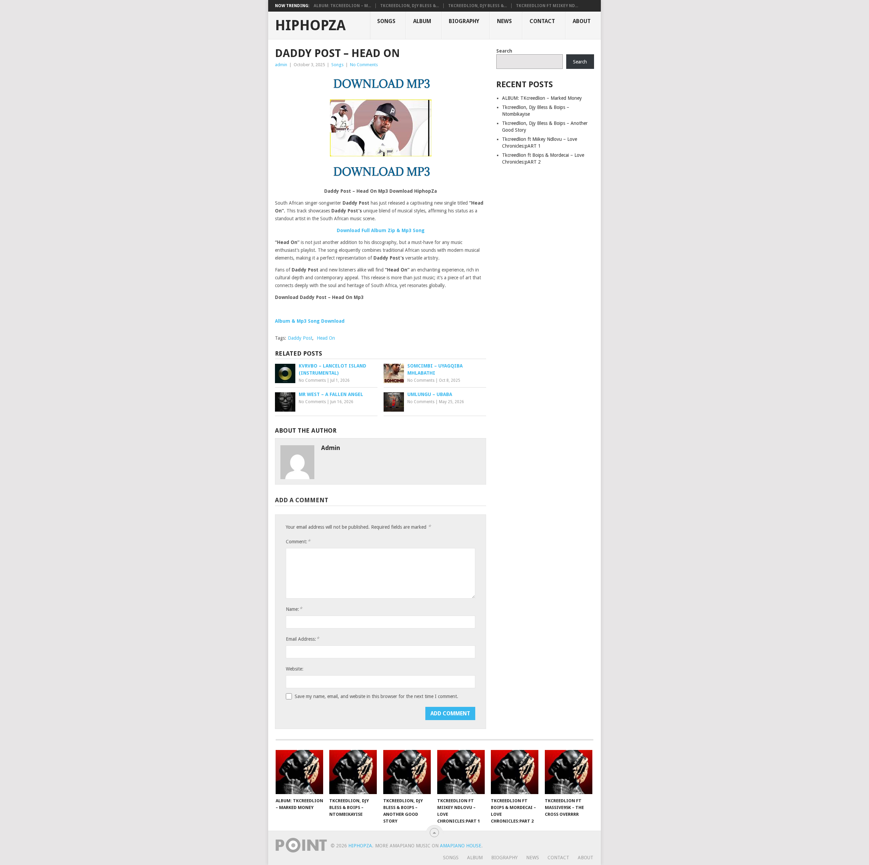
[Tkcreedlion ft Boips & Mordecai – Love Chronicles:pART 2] (514, 772)
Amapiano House (460, 845)
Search (504, 51)
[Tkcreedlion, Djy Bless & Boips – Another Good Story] (407, 772)
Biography (464, 21)
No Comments (364, 64)
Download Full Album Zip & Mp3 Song (381, 230)
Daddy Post (300, 338)
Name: (294, 609)
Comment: (298, 541)
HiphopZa (310, 25)
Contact (542, 21)
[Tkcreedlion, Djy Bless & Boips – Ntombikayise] (353, 772)
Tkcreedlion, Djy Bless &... (409, 5)
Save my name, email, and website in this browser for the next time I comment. (376, 696)
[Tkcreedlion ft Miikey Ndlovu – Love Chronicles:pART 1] (461, 772)
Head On (326, 338)
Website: (294, 669)
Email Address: (302, 639)
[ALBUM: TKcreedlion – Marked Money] (299, 772)
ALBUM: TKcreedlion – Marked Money (542, 98)
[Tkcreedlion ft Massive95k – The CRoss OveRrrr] (568, 772)
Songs (386, 21)
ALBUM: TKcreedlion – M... (342, 5)
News (504, 21)
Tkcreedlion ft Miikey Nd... (547, 5)
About (582, 21)
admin (281, 64)
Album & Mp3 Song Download (310, 321)
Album (422, 21)
